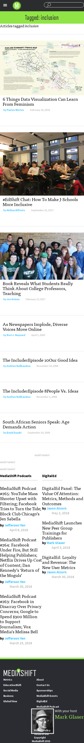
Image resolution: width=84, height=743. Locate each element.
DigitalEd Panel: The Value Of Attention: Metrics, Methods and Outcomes (62, 496)
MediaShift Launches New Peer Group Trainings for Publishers (62, 530)
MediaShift (19, 672)
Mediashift (17, 5)
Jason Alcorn (57, 508)
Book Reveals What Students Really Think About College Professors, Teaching (38, 288)
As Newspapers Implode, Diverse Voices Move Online (35, 326)
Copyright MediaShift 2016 (41, 739)
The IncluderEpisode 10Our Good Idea (40, 359)
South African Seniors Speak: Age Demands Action (36, 424)
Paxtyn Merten (15, 110)
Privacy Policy (42, 730)
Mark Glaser (56, 542)
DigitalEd (42, 701)
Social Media (10, 690)
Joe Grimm (13, 299)
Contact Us (43, 685)
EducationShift (12, 685)
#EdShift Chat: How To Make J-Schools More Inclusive (40, 201)
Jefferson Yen (14, 525)
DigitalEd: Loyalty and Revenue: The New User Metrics (59, 562)
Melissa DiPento (16, 210)
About (40, 679)
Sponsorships (45, 690)
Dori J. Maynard (16, 335)
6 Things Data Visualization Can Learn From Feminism (40, 101)
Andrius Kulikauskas (18, 366)
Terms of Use (41, 734)
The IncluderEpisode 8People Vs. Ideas (40, 390)
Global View (10, 701)
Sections (5, 5)
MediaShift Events (47, 696)
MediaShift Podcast (48, 707)
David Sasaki (14, 432)
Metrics (7, 679)
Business (8, 696)
